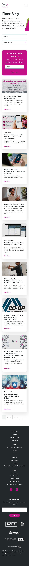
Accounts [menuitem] (15, 432)
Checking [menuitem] (14, 434)
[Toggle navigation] (26, 5)
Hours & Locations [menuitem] (14, 476)
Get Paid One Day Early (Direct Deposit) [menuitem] (14, 466)
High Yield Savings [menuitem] (14, 437)
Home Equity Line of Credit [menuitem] (14, 447)
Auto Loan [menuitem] (14, 453)
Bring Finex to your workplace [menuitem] (14, 484)
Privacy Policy (5, 553)
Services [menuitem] (14, 457)
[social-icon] (11, 489)
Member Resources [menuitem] (14, 478)
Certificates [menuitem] (14, 440)
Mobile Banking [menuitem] (14, 460)
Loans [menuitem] (14, 444)
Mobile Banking (8, 132)
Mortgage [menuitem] (14, 450)
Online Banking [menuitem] (14, 463)
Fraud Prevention (8, 240)
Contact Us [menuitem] (14, 473)
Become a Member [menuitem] (14, 481)
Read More (7, 109)
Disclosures (13, 553)
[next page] (21, 417)
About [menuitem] (15, 470)
